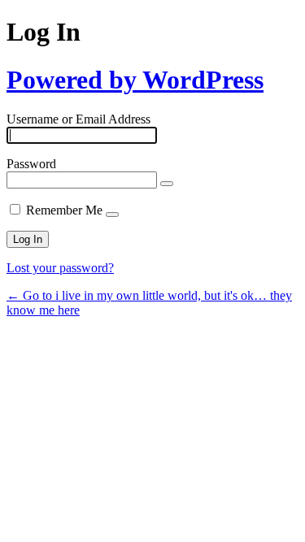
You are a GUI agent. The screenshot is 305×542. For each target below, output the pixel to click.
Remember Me (64, 210)
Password (31, 164)
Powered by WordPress (135, 79)
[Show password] (166, 183)
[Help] (112, 214)
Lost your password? (60, 268)
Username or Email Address (78, 119)
